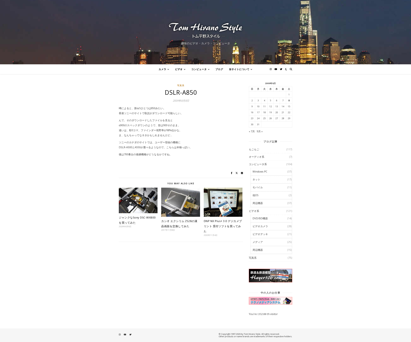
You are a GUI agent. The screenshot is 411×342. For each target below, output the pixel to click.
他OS (255, 195)
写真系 (180, 85)
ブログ (219, 69)
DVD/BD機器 (260, 218)
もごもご (254, 149)
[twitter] (281, 69)
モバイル (258, 187)
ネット (256, 179)
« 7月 (252, 131)
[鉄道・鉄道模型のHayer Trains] (270, 276)
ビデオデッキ (260, 234)
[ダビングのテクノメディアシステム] (270, 301)
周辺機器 (258, 203)
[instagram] (271, 69)
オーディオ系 (256, 157)
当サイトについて (239, 69)
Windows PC (260, 171)
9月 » (260, 131)
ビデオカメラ (260, 226)
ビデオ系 (254, 211)
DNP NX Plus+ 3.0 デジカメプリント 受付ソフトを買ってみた (223, 226)
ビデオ (179, 69)
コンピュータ (199, 69)
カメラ (162, 69)
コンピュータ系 (258, 164)
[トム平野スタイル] (205, 29)
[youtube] (276, 69)
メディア (258, 242)
